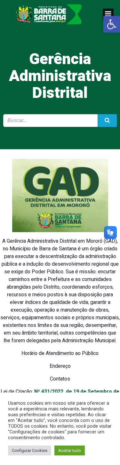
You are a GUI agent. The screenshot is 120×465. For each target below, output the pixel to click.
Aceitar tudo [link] (69, 450)
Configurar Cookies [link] (29, 450)
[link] (111, 24)
